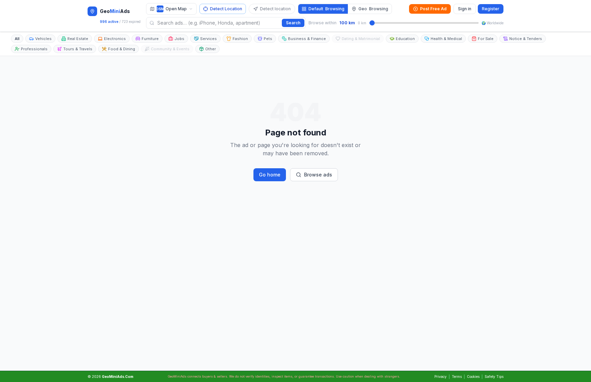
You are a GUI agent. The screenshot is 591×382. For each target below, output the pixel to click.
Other (210, 49)
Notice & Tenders (525, 38)
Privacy (440, 376)
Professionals (34, 49)
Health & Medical (446, 38)
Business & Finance (307, 38)
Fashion (240, 38)
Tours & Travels (77, 49)
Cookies (473, 376)
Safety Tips (494, 376)
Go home (269, 174)
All (17, 38)
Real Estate (77, 38)
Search (293, 22)
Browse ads (318, 174)
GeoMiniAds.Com (117, 376)
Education (405, 38)
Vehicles (43, 38)
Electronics (115, 38)
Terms (457, 376)
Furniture (150, 38)
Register (490, 8)
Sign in (464, 8)
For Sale (486, 38)
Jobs (179, 38)
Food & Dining (121, 49)
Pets (268, 38)
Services (208, 38)
